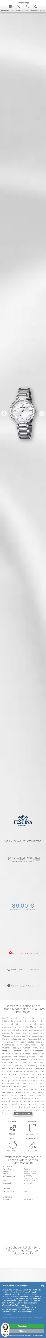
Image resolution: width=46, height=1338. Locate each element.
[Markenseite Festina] (23, 826)
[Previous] (4, 413)
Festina (22, 11)
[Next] (42, 413)
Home (7, 11)
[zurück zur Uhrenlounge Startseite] (23, 2)
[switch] (5, 1334)
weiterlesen (23, 1114)
